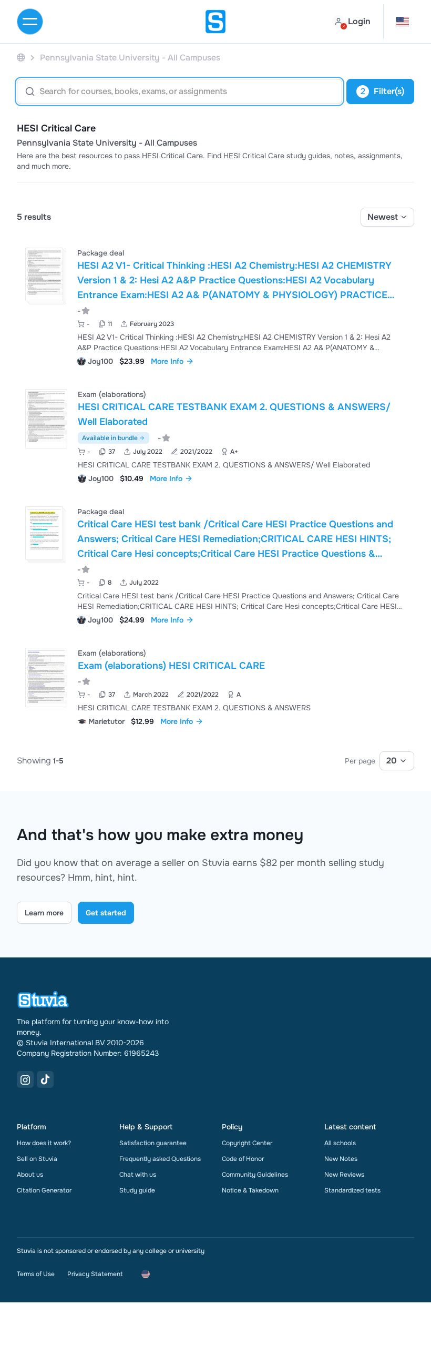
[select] (387, 217)
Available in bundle (110, 438)
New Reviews (344, 1174)
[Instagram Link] (25, 1079)
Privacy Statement (94, 1274)
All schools (340, 1143)
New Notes (340, 1159)
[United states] (21, 57)
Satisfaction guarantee (153, 1143)
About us (30, 1174)
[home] (215, 21)
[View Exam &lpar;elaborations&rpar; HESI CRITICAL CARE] (215, 685)
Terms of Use (36, 1274)
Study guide (137, 1190)
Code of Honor (243, 1159)
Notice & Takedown (250, 1190)
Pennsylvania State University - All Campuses (107, 143)
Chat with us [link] (137, 1174)
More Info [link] (167, 361)
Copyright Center (247, 1143)
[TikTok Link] (45, 1079)
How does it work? (44, 1143)
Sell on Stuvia (37, 1159)
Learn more (44, 912)
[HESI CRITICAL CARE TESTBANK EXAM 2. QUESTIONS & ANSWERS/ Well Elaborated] (46, 418)
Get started (106, 912)
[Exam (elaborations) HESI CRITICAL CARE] (46, 677)
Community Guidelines (255, 1174)
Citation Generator (44, 1190)
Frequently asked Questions (160, 1159)
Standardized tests (352, 1190)
